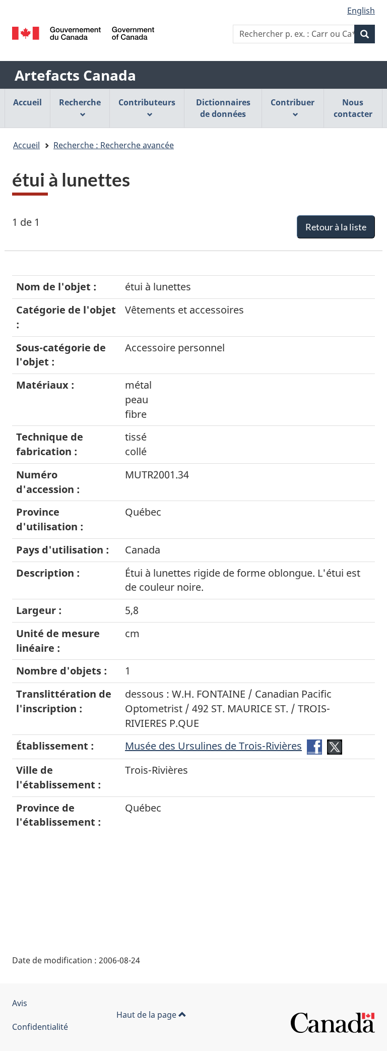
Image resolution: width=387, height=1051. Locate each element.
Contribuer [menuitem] (292, 102)
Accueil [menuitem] (27, 102)
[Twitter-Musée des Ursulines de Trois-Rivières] (334, 746)
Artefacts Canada (75, 75)
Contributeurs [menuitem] (146, 102)
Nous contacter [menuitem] (353, 108)
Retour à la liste (335, 226)
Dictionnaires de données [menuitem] (223, 108)
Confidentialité (40, 1026)
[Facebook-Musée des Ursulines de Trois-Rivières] (314, 746)
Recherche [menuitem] (80, 102)
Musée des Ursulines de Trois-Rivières (213, 746)
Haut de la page (147, 1014)
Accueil (26, 145)
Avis (19, 1003)
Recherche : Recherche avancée (113, 145)
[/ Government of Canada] (83, 33)
